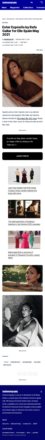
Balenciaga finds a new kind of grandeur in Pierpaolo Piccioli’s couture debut (24, 255)
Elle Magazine (27, 362)
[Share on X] (7, 50)
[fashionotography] (9, 2)
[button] (27, 2)
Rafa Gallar (7, 365)
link (34, 141)
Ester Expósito (11, 19)
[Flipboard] (37, 392)
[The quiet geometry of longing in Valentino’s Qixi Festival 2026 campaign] (24, 209)
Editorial (5, 22)
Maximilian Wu (9, 39)
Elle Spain (37, 362)
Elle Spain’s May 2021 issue (27, 118)
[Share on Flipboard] (11, 50)
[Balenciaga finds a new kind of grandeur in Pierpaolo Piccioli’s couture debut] (24, 240)
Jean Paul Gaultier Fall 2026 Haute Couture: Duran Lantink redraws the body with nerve (22, 190)
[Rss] (41, 392)
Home (4, 19)
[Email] (15, 50)
